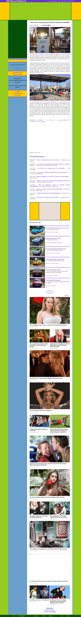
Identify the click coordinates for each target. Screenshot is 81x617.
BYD (47, 242)
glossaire (51, 615)
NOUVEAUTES (54, 1)
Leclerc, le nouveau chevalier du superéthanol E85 (49, 189)
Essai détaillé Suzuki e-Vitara (53, 269)
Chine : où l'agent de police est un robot (48, 160)
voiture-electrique (54, 232)
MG (46, 285)
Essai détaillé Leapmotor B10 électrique (56, 249)
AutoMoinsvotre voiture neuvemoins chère (18, 93)
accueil (67, 615)
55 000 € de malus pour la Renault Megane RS (48, 193)
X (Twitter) (17, 68)
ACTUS (49, 1)
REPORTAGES (64, 1)
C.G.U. (13, 615)
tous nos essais (49, 610)
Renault (47, 263)
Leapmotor (48, 253)
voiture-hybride (51, 285)
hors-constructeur (50, 120)
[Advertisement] (40, 11)
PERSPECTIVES (71, 1)
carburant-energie (41, 121)
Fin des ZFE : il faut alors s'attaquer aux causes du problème (52, 172)
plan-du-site (36, 615)
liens (62, 615)
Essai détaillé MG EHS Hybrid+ (53, 280)
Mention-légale (22, 615)
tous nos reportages (49, 611)
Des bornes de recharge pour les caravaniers (51, 168)
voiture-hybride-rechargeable (55, 242)
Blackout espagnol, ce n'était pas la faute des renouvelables (52, 176)
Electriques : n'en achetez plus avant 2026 (47, 197)
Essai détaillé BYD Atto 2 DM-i (53, 238)
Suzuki (47, 275)
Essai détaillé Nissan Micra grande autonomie (57, 228)
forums (43, 615)
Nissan (47, 232)
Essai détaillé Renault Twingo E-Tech (55, 259)
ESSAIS (59, 1)
